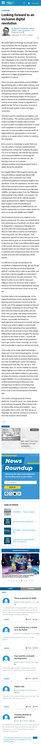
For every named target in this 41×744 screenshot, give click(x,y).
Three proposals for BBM (25, 598)
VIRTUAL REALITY (20, 662)
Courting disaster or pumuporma (23, 715)
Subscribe (35, 3)
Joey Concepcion (24, 30)
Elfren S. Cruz (31, 602)
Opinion (5, 10)
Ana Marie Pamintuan (29, 690)
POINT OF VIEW (20, 633)
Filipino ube (19, 686)
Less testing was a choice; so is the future (25, 628)
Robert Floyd (29, 633)
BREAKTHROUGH (20, 602)
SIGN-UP (12, 487)
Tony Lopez (31, 662)
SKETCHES (19, 690)
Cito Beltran (25, 721)
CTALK (17, 721)
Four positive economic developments (24, 657)
